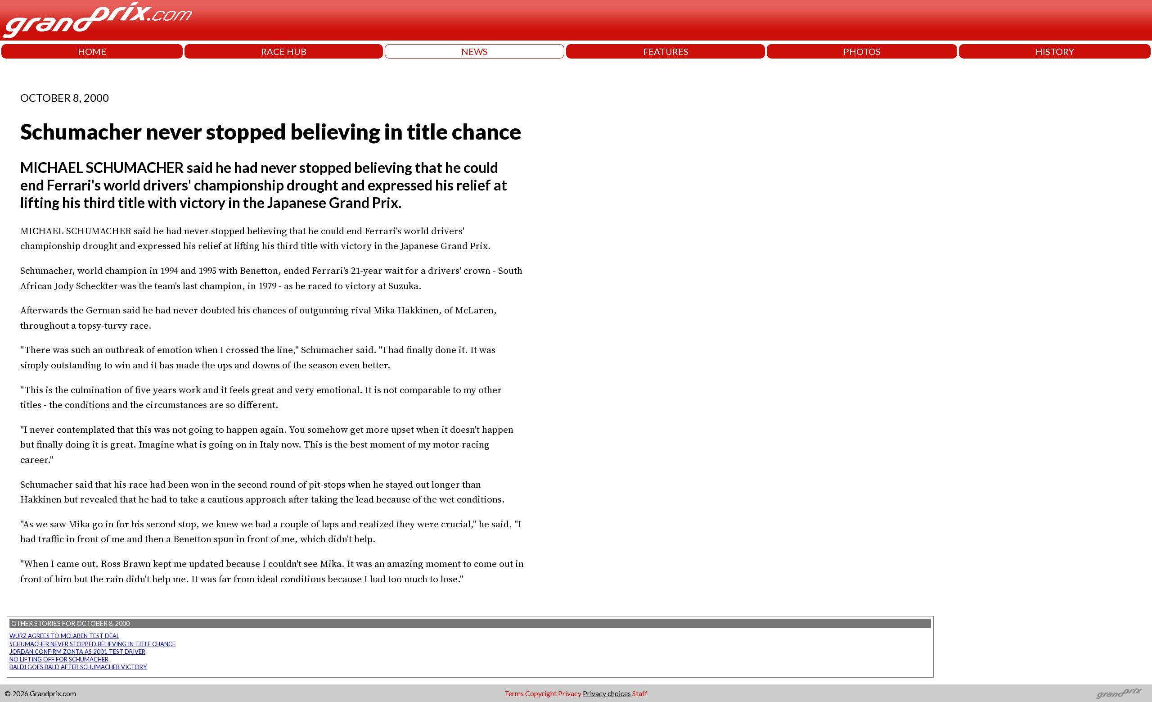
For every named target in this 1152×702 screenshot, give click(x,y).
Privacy (569, 693)
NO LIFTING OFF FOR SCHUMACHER (58, 659)
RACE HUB (283, 51)
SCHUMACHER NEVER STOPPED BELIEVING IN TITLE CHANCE (92, 644)
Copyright (541, 693)
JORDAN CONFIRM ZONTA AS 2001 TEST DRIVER (77, 651)
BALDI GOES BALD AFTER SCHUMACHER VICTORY (78, 666)
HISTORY (1054, 51)
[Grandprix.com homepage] (1119, 693)
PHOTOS (862, 51)
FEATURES (665, 51)
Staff (640, 693)
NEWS (474, 51)
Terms (514, 693)
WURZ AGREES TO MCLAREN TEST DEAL (64, 635)
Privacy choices (607, 693)
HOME (92, 51)
